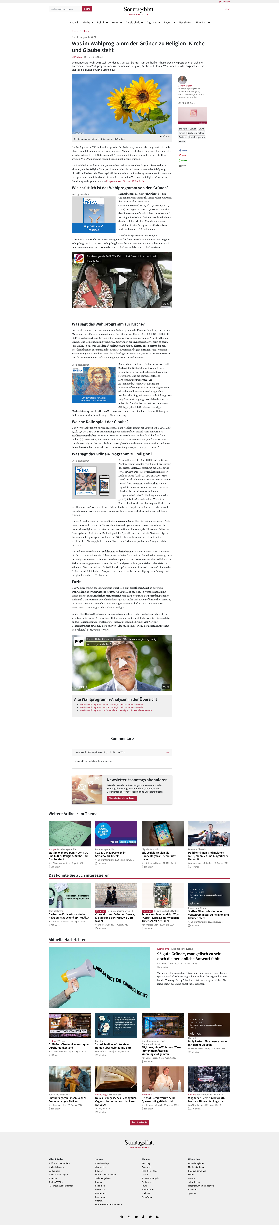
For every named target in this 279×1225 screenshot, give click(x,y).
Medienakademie (196, 1167)
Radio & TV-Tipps (56, 1182)
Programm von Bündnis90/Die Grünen (126, 181)
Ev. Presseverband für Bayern (108, 1204)
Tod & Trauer (147, 1197)
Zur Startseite (139, 1122)
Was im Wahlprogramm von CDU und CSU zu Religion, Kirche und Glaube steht (116, 710)
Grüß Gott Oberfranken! (59, 1163)
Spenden (192, 1193)
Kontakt (99, 1182)
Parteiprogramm (197, 137)
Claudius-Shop (102, 1163)
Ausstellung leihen (196, 1163)
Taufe (144, 1185)
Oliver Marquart (185, 85)
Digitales (152, 23)
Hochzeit (146, 1193)
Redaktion (100, 1185)
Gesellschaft (133, 23)
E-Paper (98, 1171)
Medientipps (54, 1171)
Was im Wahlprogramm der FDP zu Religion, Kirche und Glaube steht (111, 707)
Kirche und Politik (195, 133)
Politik (100, 23)
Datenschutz (101, 1193)
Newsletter (185, 23)
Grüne (201, 128)
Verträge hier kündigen (105, 1174)
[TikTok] (143, 1217)
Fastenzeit (146, 1167)
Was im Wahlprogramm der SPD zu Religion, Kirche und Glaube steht (111, 704)
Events (191, 1174)
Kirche (86, 23)
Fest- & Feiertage (150, 1171)
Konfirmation (148, 1189)
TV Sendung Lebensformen (61, 1185)
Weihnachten (148, 1182)
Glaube (86, 30)
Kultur (115, 23)
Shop (227, 9)
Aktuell (74, 23)
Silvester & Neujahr (150, 1178)
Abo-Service (100, 1167)
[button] (77, 57)
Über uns (99, 1200)
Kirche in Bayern (56, 1167)
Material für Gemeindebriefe (201, 1185)
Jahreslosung (194, 1182)
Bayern (168, 23)
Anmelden (225, 1)
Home (75, 30)
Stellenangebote (103, 1178)
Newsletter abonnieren (122, 798)
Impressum (100, 1197)
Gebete (191, 1178)
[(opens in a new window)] (121, 1217)
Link (167, 752)
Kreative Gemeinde (197, 1171)
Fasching (146, 1163)
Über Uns (201, 23)
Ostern (145, 1174)
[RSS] (157, 1217)
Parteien (183, 137)
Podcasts (53, 1178)
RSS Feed (192, 1189)
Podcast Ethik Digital (58, 1174)
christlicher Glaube (187, 128)
